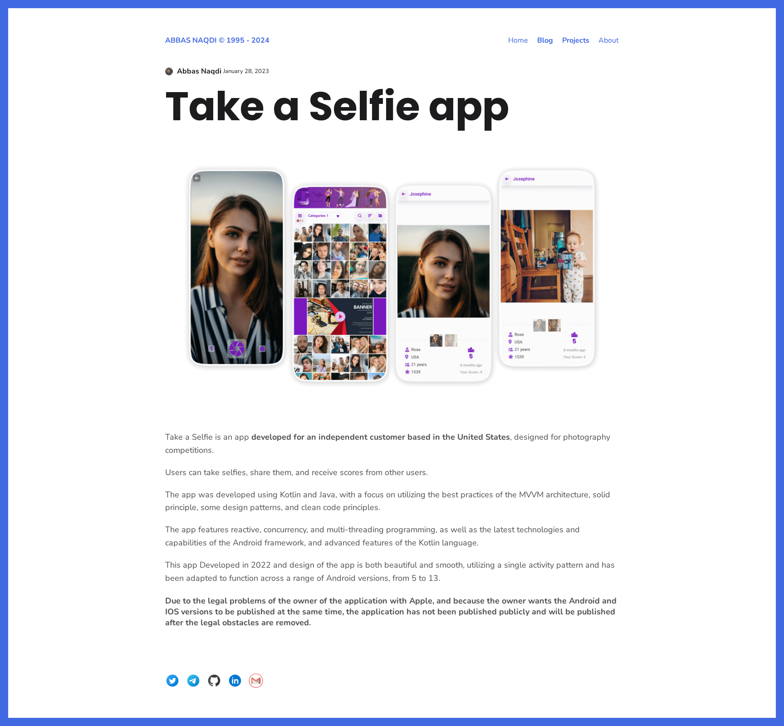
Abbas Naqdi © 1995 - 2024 (217, 40)
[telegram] (193, 686)
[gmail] (256, 686)
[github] (214, 686)
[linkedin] (235, 686)
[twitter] (172, 686)
